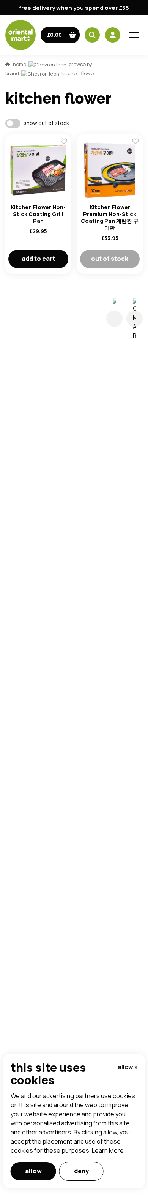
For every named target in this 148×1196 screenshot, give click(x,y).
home (19, 64)
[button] (60, 35)
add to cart (38, 258)
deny (81, 1171)
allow (33, 1171)
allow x (128, 1067)
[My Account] (112, 35)
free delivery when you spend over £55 (74, 8)
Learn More (108, 1150)
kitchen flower (78, 73)
